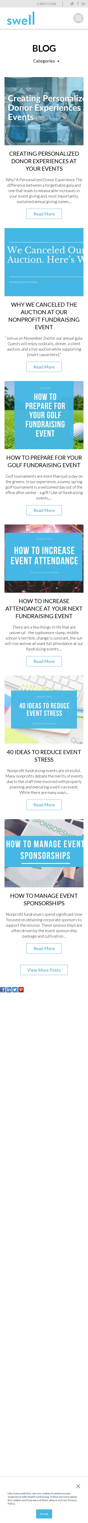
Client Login (46, 4)
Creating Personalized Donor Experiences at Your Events (44, 161)
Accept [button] (44, 1513)
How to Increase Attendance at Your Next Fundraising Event (44, 608)
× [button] (78, 1485)
